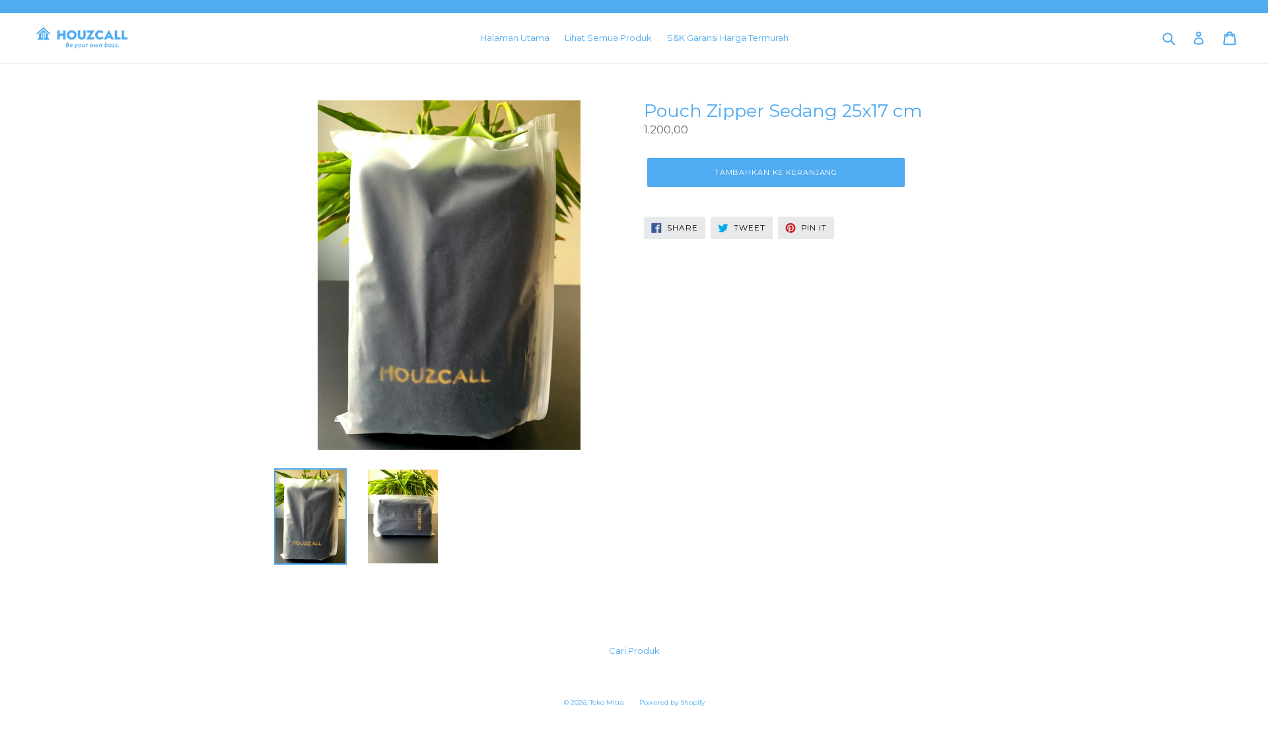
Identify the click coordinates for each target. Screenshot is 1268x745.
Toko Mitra (607, 702)
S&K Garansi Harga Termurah (728, 37)
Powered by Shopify (672, 702)
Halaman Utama (514, 37)
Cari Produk (634, 650)
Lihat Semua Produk (608, 37)
